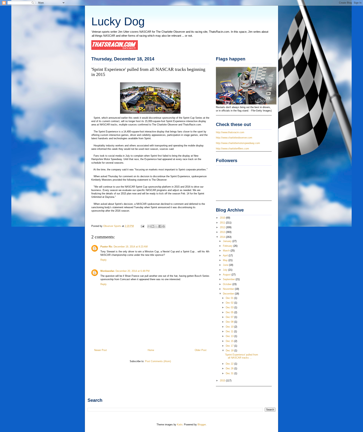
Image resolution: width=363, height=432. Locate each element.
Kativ (179, 424)
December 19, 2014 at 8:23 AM (131, 246)
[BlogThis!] (153, 226)
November (229, 288)
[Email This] (149, 226)
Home (151, 350)
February (228, 245)
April (226, 255)
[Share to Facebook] (160, 226)
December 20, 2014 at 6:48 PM (133, 271)
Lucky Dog (118, 21)
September (229, 279)
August (227, 274)
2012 (223, 227)
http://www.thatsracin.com (230, 132)
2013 (223, 232)
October (227, 284)
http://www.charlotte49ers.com (232, 148)
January (227, 241)
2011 (223, 222)
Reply (103, 259)
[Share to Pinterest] (163, 226)
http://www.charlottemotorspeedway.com (238, 143)
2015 (223, 380)
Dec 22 (230, 363)
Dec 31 (230, 373)
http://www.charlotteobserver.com (234, 137)
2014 (223, 237)
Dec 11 (230, 331)
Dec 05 (230, 312)
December (229, 293)
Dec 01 (230, 298)
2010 (223, 217)
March (226, 250)
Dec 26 (230, 368)
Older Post (200, 350)
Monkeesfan (107, 271)
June (226, 265)
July (225, 269)
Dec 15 (230, 341)
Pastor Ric (106, 246)
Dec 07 (230, 317)
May (225, 260)
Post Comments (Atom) (158, 361)
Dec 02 (230, 302)
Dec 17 (230, 345)
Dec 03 (230, 307)
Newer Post (100, 350)
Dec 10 (230, 326)
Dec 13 (230, 336)
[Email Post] (142, 226)
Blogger (202, 424)
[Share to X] (156, 226)
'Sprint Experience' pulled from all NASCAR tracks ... (241, 356)
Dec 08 (230, 321)
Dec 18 (230, 350)
